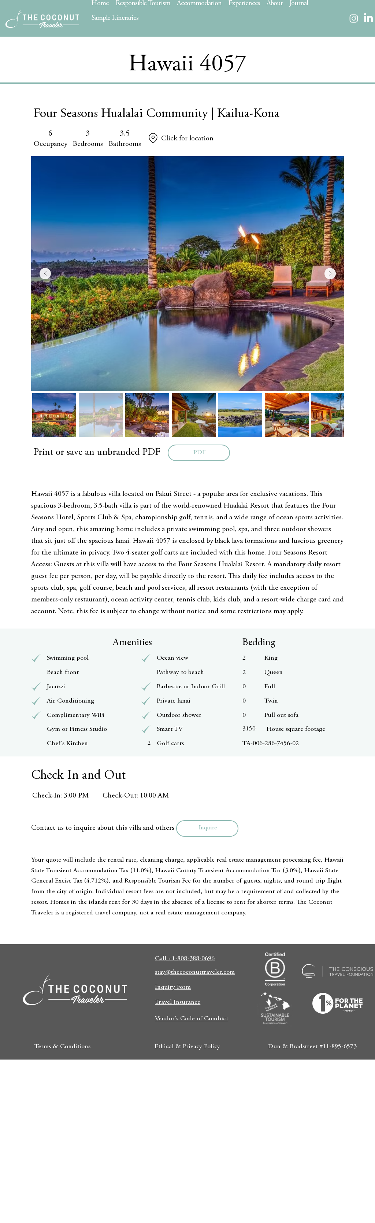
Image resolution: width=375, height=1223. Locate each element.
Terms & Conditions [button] (62, 1046)
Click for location (187, 139)
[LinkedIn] (368, 18)
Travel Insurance (177, 1002)
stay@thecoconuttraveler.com (195, 972)
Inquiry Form (173, 987)
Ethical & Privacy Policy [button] (187, 1046)
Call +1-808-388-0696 (185, 958)
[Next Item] (330, 273)
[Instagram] (353, 18)
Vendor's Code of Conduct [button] (191, 1019)
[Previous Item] (45, 273)
